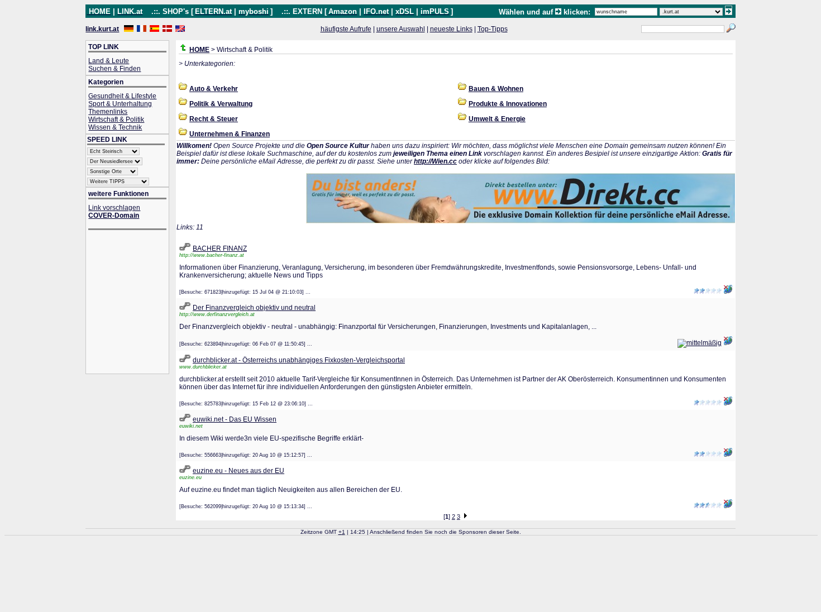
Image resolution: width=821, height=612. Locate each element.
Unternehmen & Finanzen (229, 134)
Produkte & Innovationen (508, 104)
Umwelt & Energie (497, 119)
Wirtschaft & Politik (116, 119)
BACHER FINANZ (220, 248)
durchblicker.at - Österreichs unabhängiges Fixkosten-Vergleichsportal (299, 360)
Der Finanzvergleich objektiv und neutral (254, 308)
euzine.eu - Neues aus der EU (238, 471)
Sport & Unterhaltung (120, 104)
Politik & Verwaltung (220, 104)
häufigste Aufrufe (346, 29)
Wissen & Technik (115, 127)
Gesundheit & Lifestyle (122, 96)
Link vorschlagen (114, 208)
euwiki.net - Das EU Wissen (234, 419)
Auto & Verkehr (213, 89)
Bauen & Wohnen (496, 89)
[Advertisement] (132, 303)
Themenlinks (107, 112)
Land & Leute (108, 61)
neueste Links (451, 29)
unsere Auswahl (400, 29)
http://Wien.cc (435, 161)
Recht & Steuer (213, 119)
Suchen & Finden (114, 69)
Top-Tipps (493, 29)
